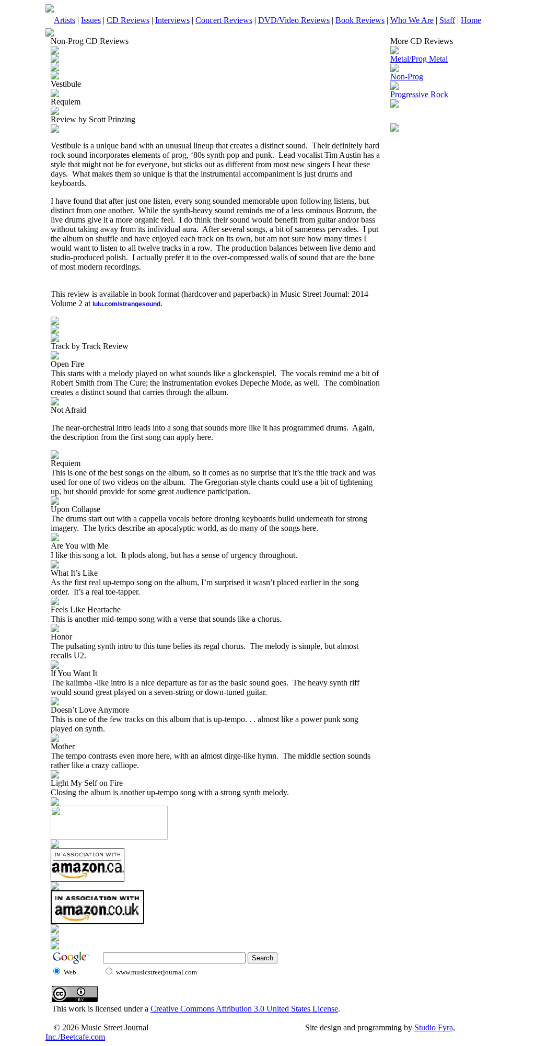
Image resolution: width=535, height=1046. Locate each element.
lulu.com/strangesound (126, 304)
